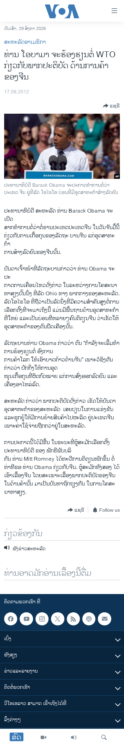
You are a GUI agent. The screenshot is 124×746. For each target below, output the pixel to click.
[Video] (43, 737)
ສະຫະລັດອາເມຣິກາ (25, 42)
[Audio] (73, 737)
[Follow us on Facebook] (10, 618)
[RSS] (73, 618)
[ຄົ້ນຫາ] (104, 737)
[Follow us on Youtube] (26, 618)
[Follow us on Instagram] (42, 618)
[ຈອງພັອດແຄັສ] (104, 618)
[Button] (111, 106)
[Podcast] (88, 618)
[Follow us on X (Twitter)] (57, 618)
